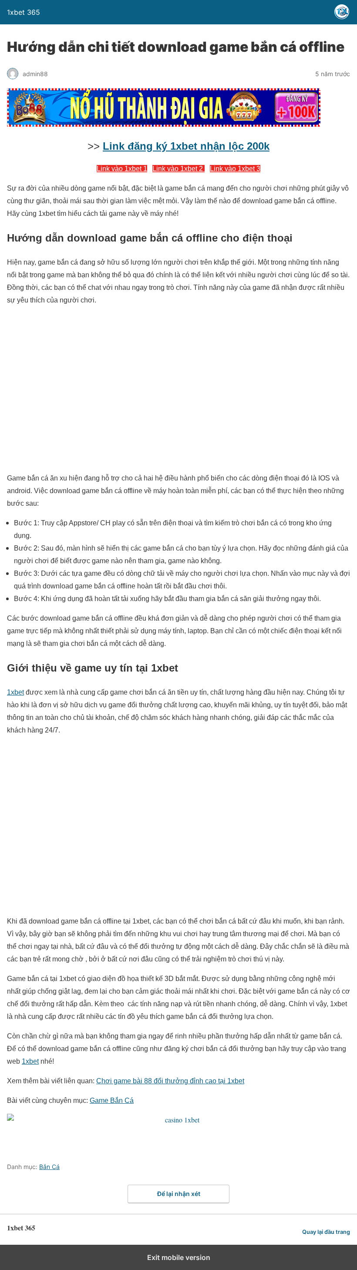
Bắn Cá (49, 1166)
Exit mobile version (178, 1257)
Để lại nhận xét (178, 1193)
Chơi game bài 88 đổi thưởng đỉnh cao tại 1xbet (170, 1081)
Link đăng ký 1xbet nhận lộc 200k (186, 146)
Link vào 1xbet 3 (235, 168)
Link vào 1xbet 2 (178, 168)
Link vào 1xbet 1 (122, 168)
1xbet (15, 692)
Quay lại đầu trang (326, 1232)
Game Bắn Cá (112, 1100)
